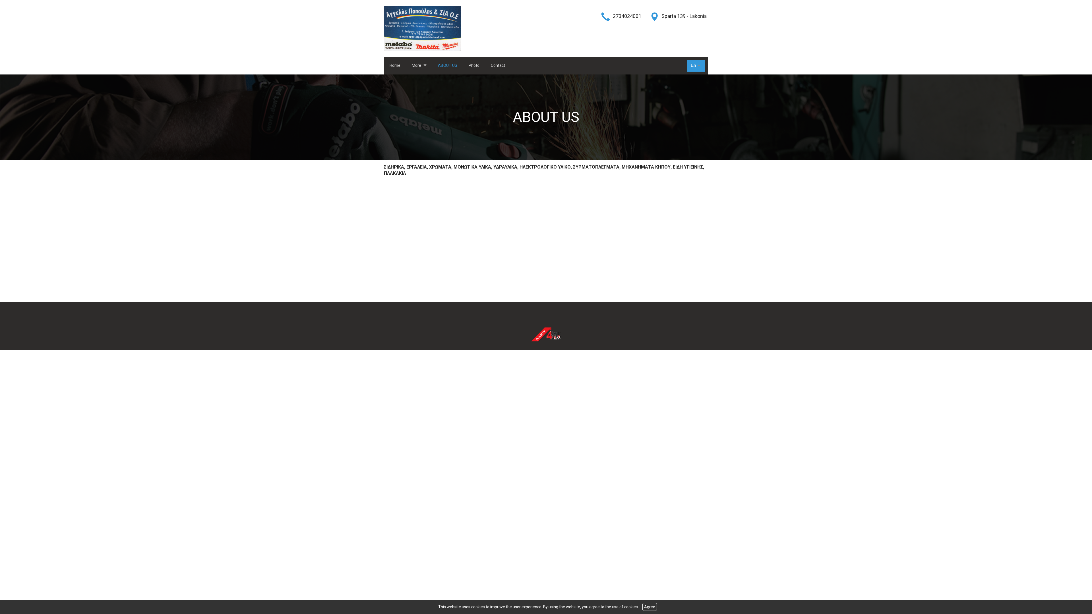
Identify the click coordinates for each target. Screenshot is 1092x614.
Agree (649, 607)
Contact (498, 65)
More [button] (417, 65)
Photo (474, 65)
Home (395, 65)
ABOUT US (447, 65)
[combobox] (696, 65)
